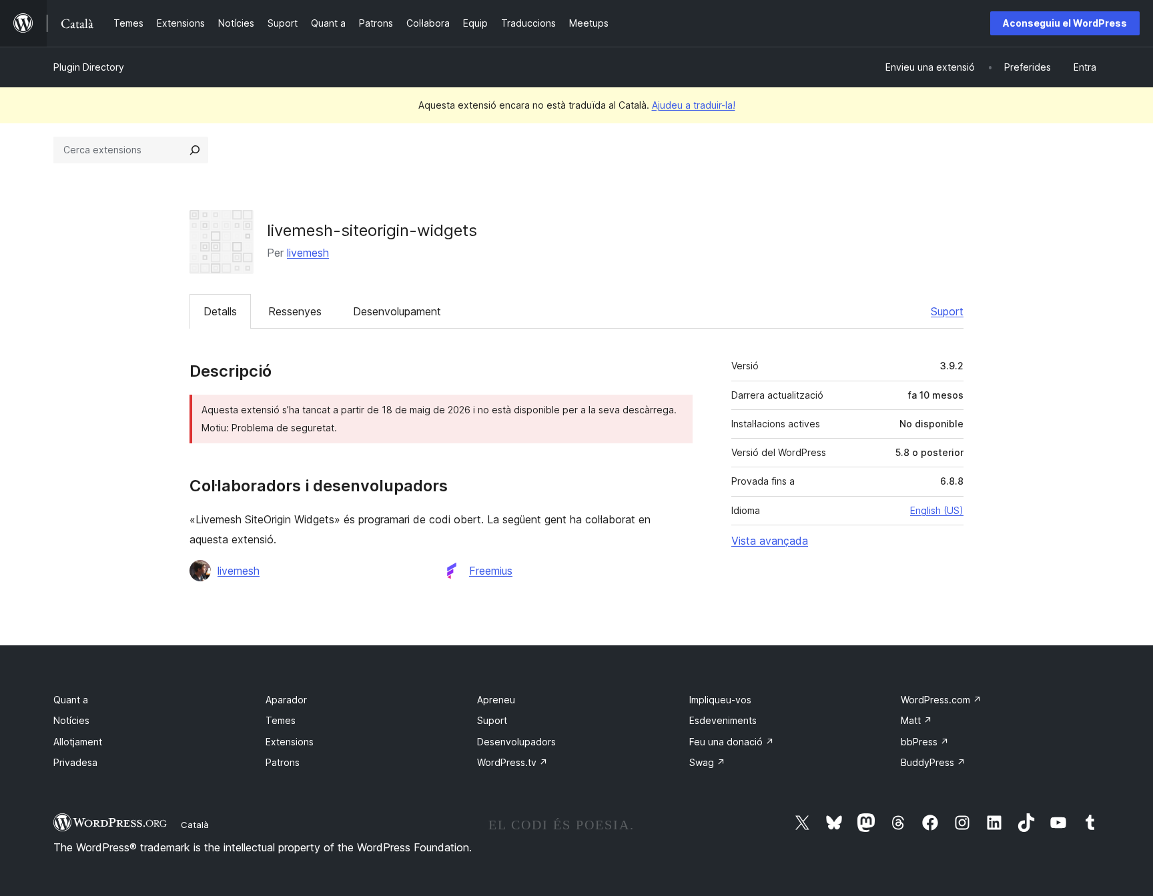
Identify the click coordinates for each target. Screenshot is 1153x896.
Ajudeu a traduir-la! (693, 105)
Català (195, 824)
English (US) (937, 510)
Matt (916, 720)
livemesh (308, 252)
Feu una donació (731, 741)
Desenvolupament (397, 311)
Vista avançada (769, 540)
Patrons (283, 762)
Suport (947, 311)
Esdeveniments (723, 720)
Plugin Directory (88, 67)
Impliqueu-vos (720, 699)
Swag (707, 762)
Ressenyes (295, 311)
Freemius (490, 570)
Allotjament (77, 741)
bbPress (925, 741)
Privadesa (75, 762)
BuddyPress (933, 762)
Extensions (290, 741)
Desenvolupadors (516, 741)
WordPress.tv (512, 762)
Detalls (220, 311)
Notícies (71, 720)
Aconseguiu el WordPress (1065, 23)
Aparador (286, 699)
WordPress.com (941, 699)
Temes (281, 720)
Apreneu (496, 699)
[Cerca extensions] (194, 150)
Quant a (70, 699)
